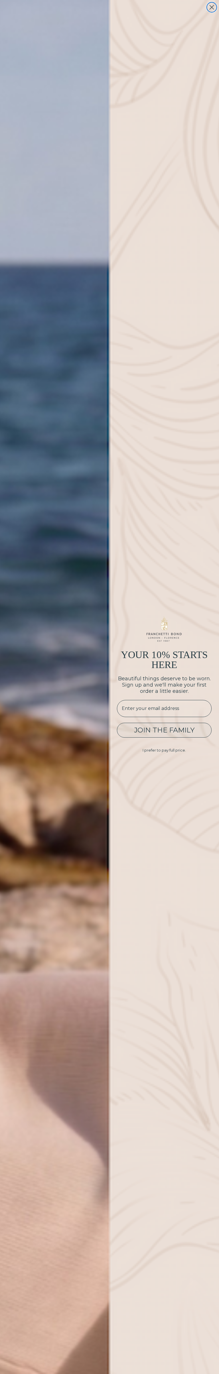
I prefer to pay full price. (164, 750)
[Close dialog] (212, 7)
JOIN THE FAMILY (164, 730)
